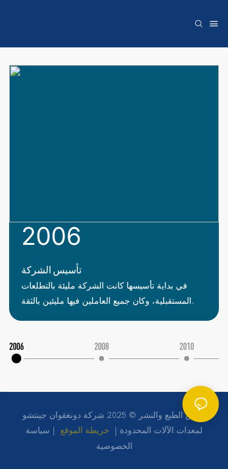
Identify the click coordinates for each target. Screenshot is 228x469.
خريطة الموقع (85, 430)
